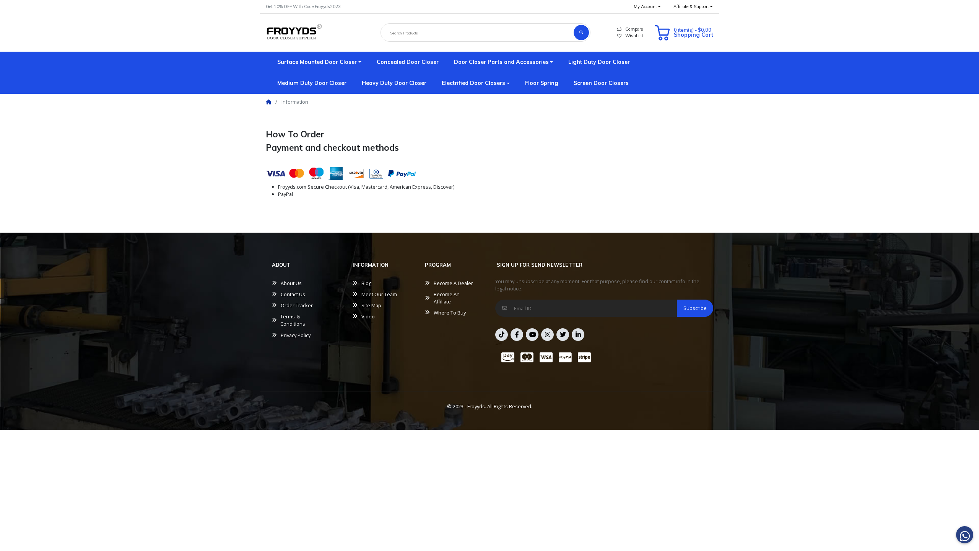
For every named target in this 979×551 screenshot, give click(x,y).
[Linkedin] (578, 334)
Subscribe (695, 308)
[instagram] (547, 334)
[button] (647, 6)
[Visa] (546, 357)
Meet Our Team (379, 294)
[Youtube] (532, 334)
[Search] (581, 32)
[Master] (527, 357)
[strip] (586, 357)
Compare (634, 29)
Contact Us (293, 294)
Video (368, 316)
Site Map (371, 305)
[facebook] (517, 334)
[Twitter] (562, 334)
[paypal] (565, 357)
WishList (634, 35)
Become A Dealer (453, 283)
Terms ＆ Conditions (292, 320)
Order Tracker (297, 305)
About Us (291, 283)
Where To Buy (450, 312)
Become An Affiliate (447, 298)
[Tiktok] (501, 334)
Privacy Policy (296, 335)
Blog (366, 283)
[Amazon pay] (506, 357)
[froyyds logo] (294, 32)
